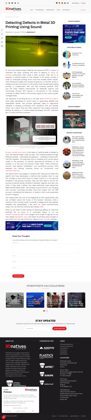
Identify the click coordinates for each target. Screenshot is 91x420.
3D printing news (11, 17)
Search (84, 10)
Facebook (16, 214)
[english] (59, 3)
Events (58, 9)
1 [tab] (44, 311)
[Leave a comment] (2, 46)
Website (14, 267)
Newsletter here (21, 217)
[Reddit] (2, 38)
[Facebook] (2, 30)
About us (54, 416)
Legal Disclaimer (74, 416)
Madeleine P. (31, 32)
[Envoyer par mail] (2, 42)
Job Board (63, 350)
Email (14, 261)
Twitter (26, 214)
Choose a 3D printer (66, 346)
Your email (29, 328)
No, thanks (8, 411)
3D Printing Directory (66, 344)
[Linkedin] (2, 34)
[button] (4, 417)
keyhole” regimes (12, 171)
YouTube (46, 219)
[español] (62, 3)
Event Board (64, 348)
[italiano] (67, 3)
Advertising (75, 3)
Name (14, 256)
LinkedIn (9, 214)
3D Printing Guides (39, 9)
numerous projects (51, 99)
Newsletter (63, 352)
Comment (15, 242)
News (31, 9)
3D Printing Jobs (66, 9)
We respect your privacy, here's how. (12, 405)
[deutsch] (56, 3)
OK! (33, 411)
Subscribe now (59, 328)
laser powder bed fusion (16, 152)
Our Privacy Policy (63, 416)
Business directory (50, 9)
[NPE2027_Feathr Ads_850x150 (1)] (32, 225)
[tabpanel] (15, 300)
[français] (65, 3)
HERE (41, 207)
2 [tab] (47, 311)
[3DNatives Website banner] (74, 119)
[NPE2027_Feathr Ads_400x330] (74, 33)
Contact (83, 3)
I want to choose (20, 411)
